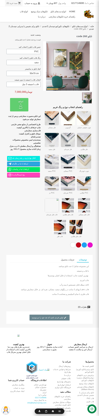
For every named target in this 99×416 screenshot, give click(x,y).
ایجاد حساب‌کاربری (17, 391)
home (72, 11)
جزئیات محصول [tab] (67, 260)
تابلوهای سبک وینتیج (39, 11)
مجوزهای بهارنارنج (64, 382)
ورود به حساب (18, 388)
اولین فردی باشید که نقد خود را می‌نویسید (48, 318)
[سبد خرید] (46, 411)
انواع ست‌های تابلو (58, 11)
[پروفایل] (39, 411)
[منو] (59, 411)
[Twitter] (84, 245)
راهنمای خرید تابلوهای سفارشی (62, 17)
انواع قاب (24, 11)
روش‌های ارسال (65, 366)
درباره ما (42, 17)
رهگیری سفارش (18, 385)
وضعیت (38, 35)
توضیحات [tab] (83, 260)
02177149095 (77, 3)
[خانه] (52, 411)
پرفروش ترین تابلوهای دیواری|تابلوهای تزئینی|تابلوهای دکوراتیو (85, 377)
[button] (45, 66)
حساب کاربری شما (16, 380)
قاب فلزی (90, 402)
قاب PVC (90, 398)
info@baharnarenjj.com (36, 403)
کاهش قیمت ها (88, 366)
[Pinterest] (78, 245)
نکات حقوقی (66, 378)
